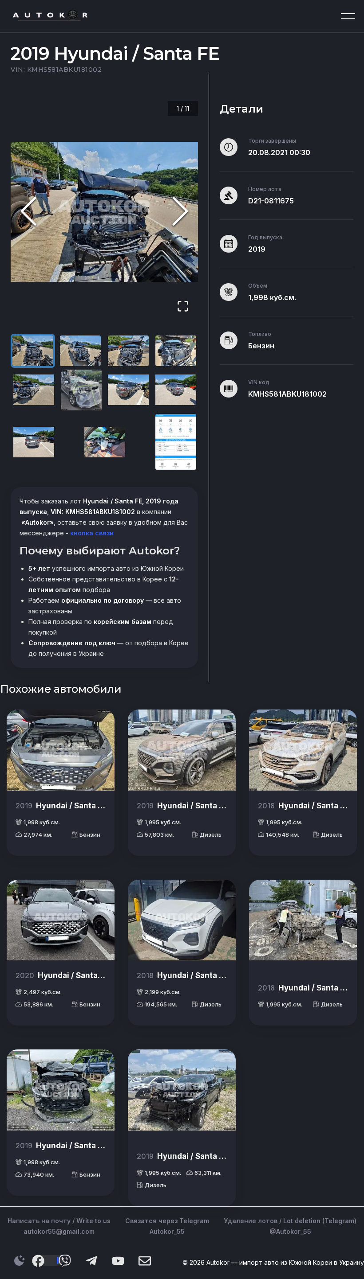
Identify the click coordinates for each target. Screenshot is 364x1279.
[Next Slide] (180, 211)
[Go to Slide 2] (80, 351)
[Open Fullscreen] (183, 307)
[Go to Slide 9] (34, 442)
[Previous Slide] (28, 211)
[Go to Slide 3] (128, 351)
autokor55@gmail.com (59, 1231)
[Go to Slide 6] (81, 390)
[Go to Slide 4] (176, 351)
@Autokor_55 (290, 1231)
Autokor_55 (167, 1231)
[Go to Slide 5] (34, 390)
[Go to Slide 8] (176, 390)
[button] (104, 212)
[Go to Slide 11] (176, 442)
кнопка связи (91, 533)
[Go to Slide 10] (105, 442)
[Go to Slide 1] (33, 351)
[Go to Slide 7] (128, 390)
